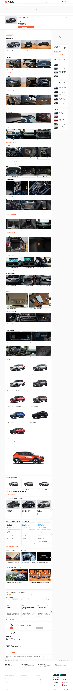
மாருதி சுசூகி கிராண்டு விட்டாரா (26, 510)
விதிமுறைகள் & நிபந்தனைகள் (9, 676)
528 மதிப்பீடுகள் (22, 21)
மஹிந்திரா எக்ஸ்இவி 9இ (62, 119)
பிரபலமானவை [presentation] (55, 61)
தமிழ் (56, 1)
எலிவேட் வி (24, 524)
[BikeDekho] (56, 679)
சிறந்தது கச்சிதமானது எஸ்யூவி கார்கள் (13, 562)
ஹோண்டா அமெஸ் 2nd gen (62, 71)
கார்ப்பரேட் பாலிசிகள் (7, 679)
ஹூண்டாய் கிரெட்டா (9, 510)
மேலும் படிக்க (49, 19)
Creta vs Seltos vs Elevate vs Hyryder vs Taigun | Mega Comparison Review (39, 582)
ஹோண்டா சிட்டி (61, 67)
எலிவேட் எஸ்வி (9, 524)
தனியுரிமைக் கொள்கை (8, 678)
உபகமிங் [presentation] (60, 61)
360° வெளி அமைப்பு (9, 34)
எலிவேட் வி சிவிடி (40, 524)
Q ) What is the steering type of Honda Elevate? (14, 639)
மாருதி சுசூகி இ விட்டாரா (62, 112)
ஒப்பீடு (18, 543)
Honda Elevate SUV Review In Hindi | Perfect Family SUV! (14, 582)
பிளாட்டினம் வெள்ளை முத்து (10, 489)
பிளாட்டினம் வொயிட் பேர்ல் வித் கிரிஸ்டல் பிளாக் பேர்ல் (44, 489)
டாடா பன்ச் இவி (61, 115)
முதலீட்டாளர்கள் (7, 681)
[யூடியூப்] (62, 689)
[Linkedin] (67, 689)
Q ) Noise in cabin (9, 636)
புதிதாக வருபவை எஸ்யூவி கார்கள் (42, 562)
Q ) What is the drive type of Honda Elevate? (13, 643)
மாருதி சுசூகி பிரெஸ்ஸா (62, 98)
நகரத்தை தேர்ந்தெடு (64, 4)
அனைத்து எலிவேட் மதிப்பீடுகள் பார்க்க (11, 619)
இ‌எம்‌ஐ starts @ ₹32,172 (22, 24)
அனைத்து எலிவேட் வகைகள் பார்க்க (11, 546)
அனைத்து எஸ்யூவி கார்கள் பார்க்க (59, 105)
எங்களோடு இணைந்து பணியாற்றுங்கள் (10, 675)
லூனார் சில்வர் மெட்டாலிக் (25, 489)
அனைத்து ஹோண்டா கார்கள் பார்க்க (59, 78)
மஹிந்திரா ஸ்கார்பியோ (62, 94)
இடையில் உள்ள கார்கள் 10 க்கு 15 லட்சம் (28, 562)
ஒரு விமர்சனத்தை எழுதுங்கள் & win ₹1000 (27, 594)
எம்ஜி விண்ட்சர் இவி (61, 126)
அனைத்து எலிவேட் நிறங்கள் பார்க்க (11, 494)
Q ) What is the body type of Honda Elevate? (13, 646)
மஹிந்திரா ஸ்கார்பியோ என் (62, 87)
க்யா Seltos (38, 510)
